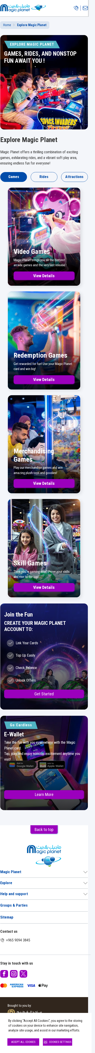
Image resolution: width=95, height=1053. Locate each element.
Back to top (44, 829)
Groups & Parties (14, 905)
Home (7, 25)
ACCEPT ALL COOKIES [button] (23, 1042)
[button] (4, 974)
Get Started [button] (44, 693)
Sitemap (6, 917)
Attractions (74, 177)
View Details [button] (44, 275)
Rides (43, 177)
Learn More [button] (44, 794)
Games (13, 177)
